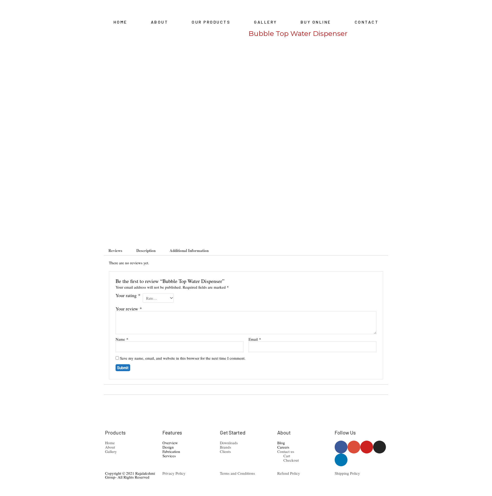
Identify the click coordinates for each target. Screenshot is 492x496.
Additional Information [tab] (189, 250)
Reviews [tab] (115, 250)
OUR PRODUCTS (211, 21)
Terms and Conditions (237, 473)
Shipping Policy (347, 473)
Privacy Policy (174, 473)
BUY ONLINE (316, 21)
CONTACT (367, 21)
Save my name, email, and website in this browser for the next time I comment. (182, 358)
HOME (120, 21)
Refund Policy (288, 473)
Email (255, 339)
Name (122, 339)
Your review (129, 309)
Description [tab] (146, 250)
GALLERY (265, 21)
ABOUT (159, 21)
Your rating (128, 295)
